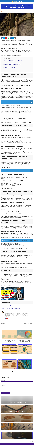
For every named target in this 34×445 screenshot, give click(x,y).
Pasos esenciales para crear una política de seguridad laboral (8, 323)
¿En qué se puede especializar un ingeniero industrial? (13, 306)
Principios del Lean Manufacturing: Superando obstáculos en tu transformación (25, 323)
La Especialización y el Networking (9, 67)
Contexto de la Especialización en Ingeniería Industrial (12, 60)
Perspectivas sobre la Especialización (9, 61)
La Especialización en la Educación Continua (10, 65)
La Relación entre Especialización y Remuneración (11, 63)
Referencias (5, 70)
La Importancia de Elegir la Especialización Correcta (12, 64)
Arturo (6, 311)
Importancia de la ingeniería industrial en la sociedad (12, 305)
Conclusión (5, 68)
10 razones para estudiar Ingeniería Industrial (11, 308)
